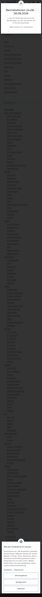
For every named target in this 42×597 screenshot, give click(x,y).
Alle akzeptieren (21, 575)
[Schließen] (21, 3)
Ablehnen (21, 589)
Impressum (8, 570)
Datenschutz (18, 570)
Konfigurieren (21, 582)
